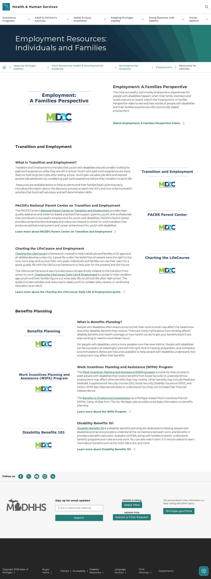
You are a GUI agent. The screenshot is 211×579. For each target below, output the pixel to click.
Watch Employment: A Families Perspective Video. (147, 123)
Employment (164, 67)
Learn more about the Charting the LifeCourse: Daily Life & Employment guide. (68, 292)
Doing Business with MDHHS (161, 19)
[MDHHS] (4, 67)
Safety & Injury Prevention (82, 19)
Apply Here (132, 504)
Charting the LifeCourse (30, 253)
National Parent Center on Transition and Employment (75, 210)
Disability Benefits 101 (90, 428)
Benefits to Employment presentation (107, 398)
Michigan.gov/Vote (179, 511)
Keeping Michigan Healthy (122, 19)
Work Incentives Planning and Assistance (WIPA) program (119, 372)
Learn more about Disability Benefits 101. (104, 449)
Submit (79, 517)
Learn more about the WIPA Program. (102, 411)
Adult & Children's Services (46, 19)
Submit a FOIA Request (131, 517)
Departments (166, 571)
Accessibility (79, 571)
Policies (65, 571)
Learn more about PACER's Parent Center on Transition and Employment (64, 231)
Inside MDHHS (193, 19)
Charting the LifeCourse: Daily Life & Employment (66, 274)
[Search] (207, 7)
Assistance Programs (9, 19)
